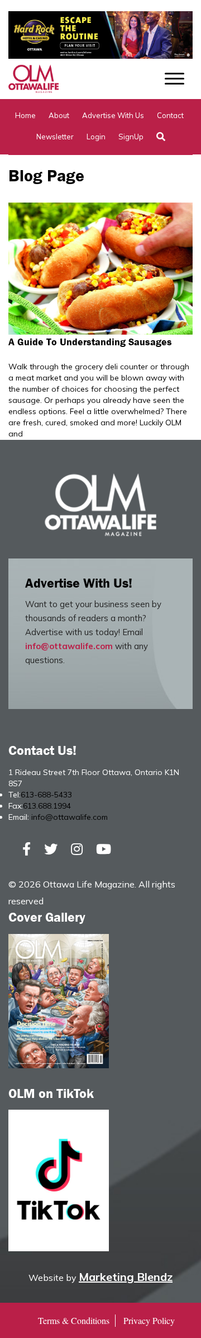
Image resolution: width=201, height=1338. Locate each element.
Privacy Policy (149, 1320)
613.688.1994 (47, 806)
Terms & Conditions (73, 1320)
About (59, 115)
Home (25, 115)
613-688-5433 (46, 795)
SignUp (130, 136)
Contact (170, 115)
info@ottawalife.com (69, 646)
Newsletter (55, 136)
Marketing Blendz (126, 1277)
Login (96, 136)
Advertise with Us (113, 115)
